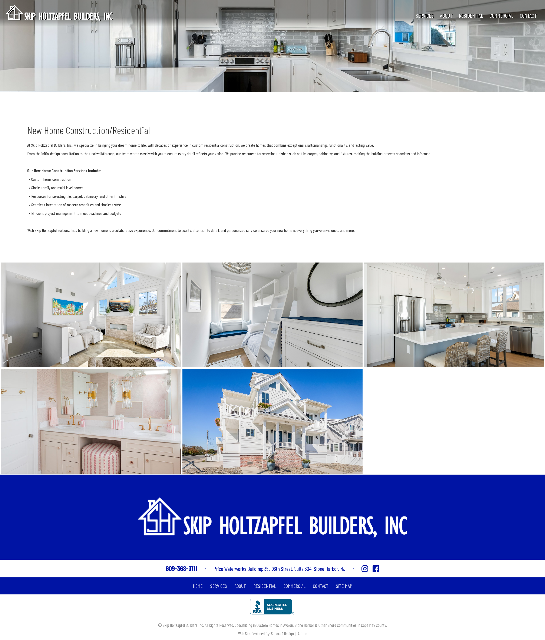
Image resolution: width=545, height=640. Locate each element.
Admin (302, 633)
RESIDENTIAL (471, 15)
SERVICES (425, 15)
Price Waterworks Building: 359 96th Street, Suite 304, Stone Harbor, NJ (280, 568)
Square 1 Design (282, 633)
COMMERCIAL (501, 15)
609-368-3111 (182, 568)
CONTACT (528, 15)
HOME (198, 586)
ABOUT (446, 15)
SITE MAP (344, 586)
